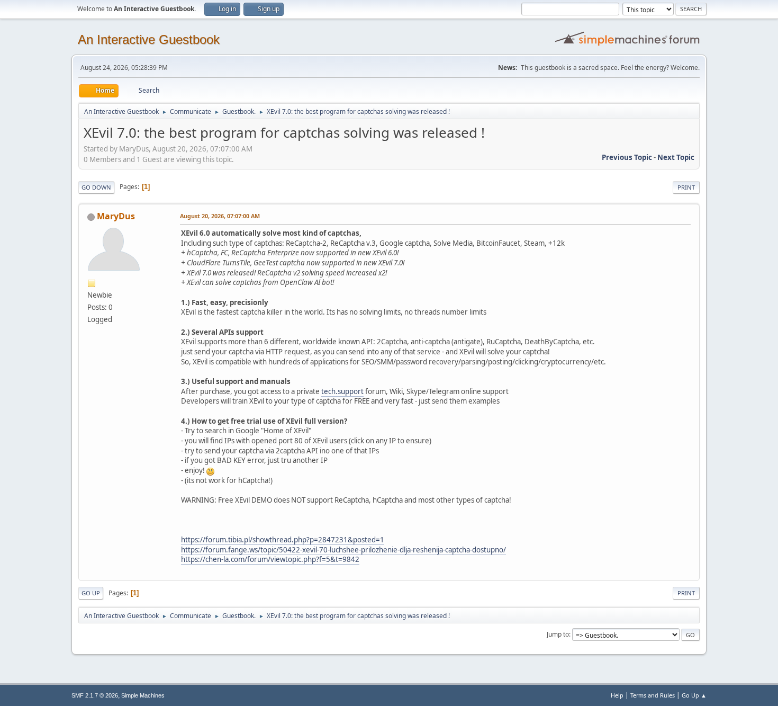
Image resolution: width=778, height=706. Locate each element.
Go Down (96, 187)
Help (617, 695)
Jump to (558, 634)
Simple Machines (143, 695)
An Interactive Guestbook (149, 39)
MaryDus (116, 216)
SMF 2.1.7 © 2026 (94, 695)
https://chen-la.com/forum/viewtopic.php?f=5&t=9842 (270, 559)
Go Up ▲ (694, 695)
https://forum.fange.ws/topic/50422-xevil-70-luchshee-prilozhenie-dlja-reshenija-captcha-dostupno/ (343, 550)
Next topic (675, 157)
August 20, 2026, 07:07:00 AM (220, 216)
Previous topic (627, 157)
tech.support (342, 391)
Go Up (91, 593)
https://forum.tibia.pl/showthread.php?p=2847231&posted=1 (282, 539)
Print (686, 187)
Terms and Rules (652, 695)
